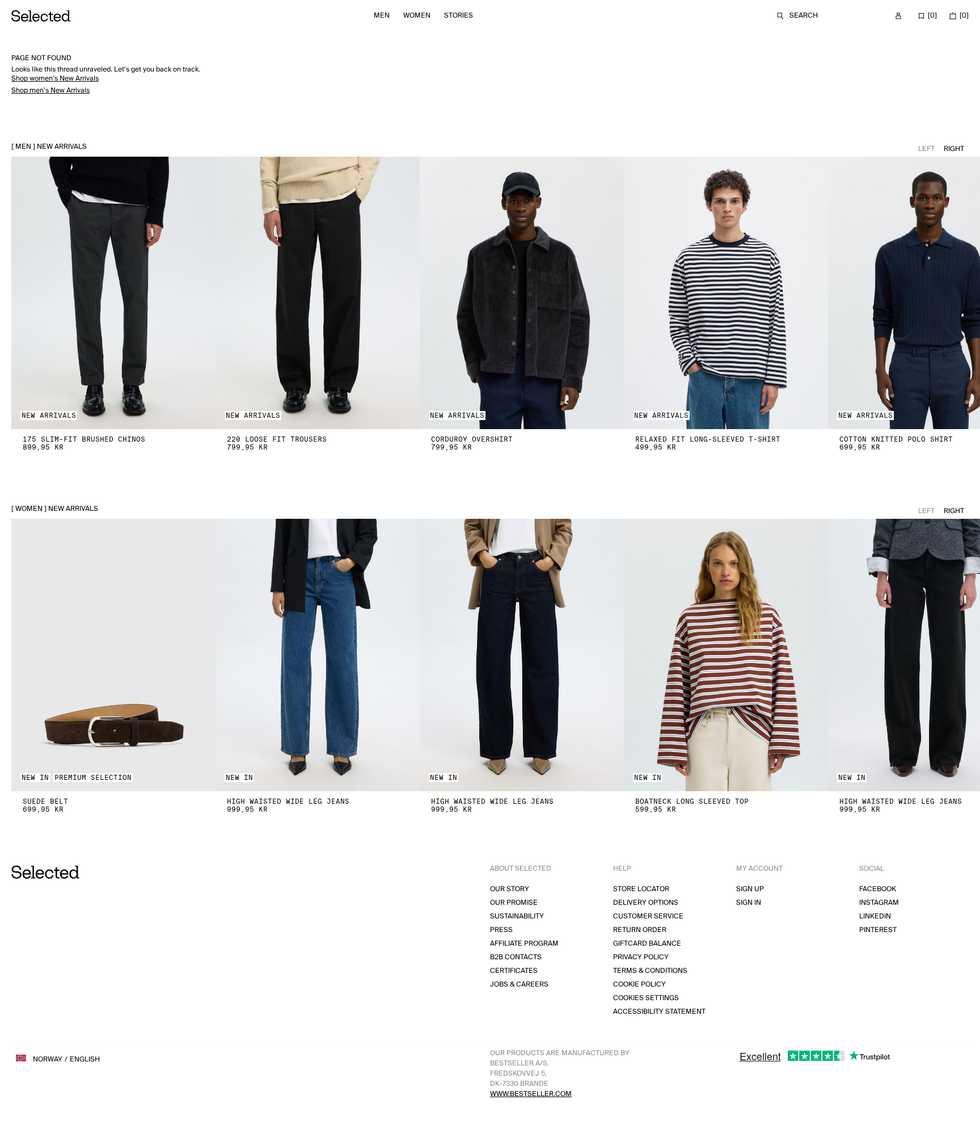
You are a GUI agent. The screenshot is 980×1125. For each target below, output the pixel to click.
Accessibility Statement (659, 1012)
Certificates (514, 971)
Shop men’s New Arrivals (50, 90)
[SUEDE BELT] (113, 655)
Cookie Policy (639, 984)
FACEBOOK (877, 889)
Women (416, 16)
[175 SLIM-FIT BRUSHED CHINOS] (113, 293)
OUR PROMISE (514, 903)
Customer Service (648, 916)
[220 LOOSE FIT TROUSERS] (318, 293)
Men (382, 16)
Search (803, 16)
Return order (639, 930)
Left (926, 149)
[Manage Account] (898, 16)
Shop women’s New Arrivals (55, 79)
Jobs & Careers (519, 984)
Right (954, 149)
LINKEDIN (875, 916)
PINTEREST (878, 930)
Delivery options (645, 903)
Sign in (748, 903)
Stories (458, 16)
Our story (509, 889)
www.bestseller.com (531, 1094)
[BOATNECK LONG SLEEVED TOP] (726, 655)
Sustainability (517, 916)
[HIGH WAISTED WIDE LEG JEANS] (318, 655)
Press (501, 930)
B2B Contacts (516, 957)
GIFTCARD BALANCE (647, 944)
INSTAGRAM (879, 903)
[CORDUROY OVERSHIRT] (522, 293)
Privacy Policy (641, 957)
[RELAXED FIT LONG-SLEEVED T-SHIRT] (726, 293)
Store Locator (641, 889)
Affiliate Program (524, 944)
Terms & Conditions (650, 971)
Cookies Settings (646, 998)
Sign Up (750, 889)
